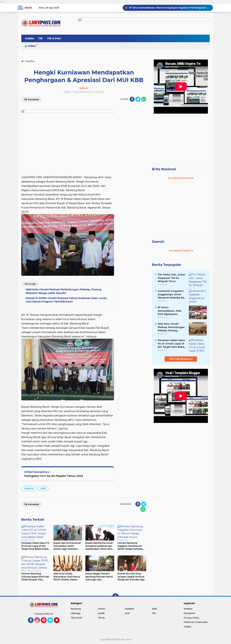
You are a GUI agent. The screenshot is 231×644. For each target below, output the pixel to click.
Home (28, 7)
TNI (40, 38)
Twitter (51, 624)
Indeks (29, 38)
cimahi (101, 608)
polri (127, 613)
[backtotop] (115, 596)
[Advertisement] (181, 137)
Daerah (158, 242)
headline (29, 488)
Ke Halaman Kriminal (180, 178)
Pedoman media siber (196, 622)
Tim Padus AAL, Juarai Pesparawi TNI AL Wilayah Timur (171, 277)
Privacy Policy (191, 617)
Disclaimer (189, 613)
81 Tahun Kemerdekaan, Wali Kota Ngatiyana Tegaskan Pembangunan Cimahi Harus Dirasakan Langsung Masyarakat (171, 311)
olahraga (75, 613)
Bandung (76, 608)
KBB (43, 488)
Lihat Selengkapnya (180, 358)
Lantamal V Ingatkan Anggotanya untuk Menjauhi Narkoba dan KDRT (172, 294)
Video (32, 46)
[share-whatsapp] (143, 99)
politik (101, 613)
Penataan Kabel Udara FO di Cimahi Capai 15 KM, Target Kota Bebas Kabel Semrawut (171, 343)
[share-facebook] (132, 99)
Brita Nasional (164, 169)
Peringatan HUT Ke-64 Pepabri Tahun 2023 (53, 476)
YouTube (59, 624)
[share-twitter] (137, 99)
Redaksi (188, 608)
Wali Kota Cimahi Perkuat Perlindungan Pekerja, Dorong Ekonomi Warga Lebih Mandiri (169, 7)
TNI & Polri (54, 38)
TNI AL (101, 617)
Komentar (33, 99)
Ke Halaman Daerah (180, 250)
